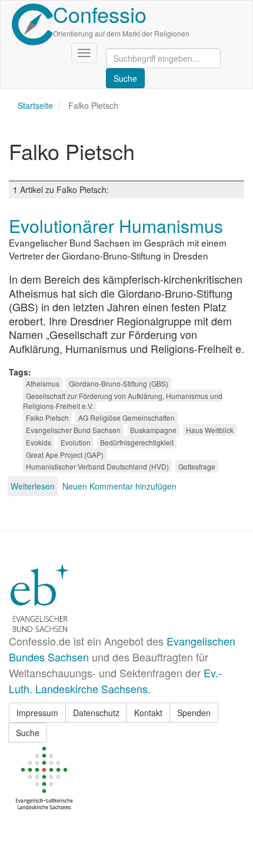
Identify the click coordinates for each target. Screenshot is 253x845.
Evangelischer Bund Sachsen (73, 430)
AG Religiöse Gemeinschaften (126, 417)
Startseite (35, 105)
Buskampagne (153, 430)
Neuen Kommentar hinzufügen (119, 486)
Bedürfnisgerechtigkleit (137, 442)
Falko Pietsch (47, 417)
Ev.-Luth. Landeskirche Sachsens (115, 680)
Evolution (76, 442)
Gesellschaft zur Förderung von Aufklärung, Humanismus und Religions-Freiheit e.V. (122, 401)
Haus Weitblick (210, 430)
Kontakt (148, 712)
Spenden (194, 712)
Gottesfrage (196, 466)
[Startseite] (32, 24)
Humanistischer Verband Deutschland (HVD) (97, 466)
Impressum (37, 712)
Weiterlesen (33, 486)
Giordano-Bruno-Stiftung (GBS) (118, 383)
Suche (27, 732)
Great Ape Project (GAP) (65, 455)
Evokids (38, 442)
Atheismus (42, 383)
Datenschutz (96, 712)
